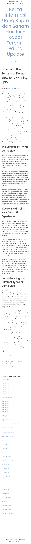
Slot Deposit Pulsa (7, 428)
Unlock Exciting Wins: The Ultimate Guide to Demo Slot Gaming (8, 364)
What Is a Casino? (23, 362)
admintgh (19, 88)
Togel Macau (6, 379)
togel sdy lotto (6, 497)
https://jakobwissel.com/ (9, 317)
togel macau (5, 385)
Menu (15, 61)
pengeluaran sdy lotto (8, 513)
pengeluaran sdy (7, 485)
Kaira (16, 539)
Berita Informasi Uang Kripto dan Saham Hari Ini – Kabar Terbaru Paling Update (15, 31)
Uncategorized (10, 355)
